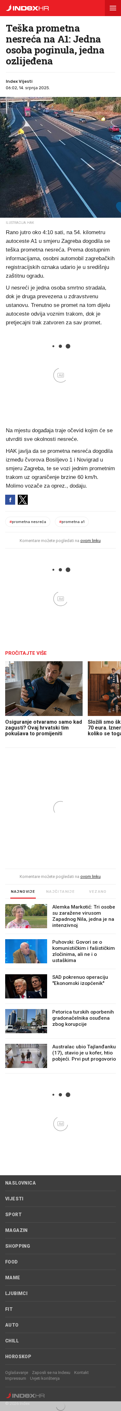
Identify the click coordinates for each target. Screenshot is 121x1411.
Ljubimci (16, 1293)
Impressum (15, 1378)
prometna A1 (72, 522)
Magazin (16, 1230)
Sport (13, 1214)
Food (11, 1261)
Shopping (17, 1246)
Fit (9, 1309)
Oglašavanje (16, 1372)
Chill (12, 1340)
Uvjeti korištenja (45, 1378)
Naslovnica (20, 1183)
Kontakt (81, 1372)
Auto (12, 1325)
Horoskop (18, 1356)
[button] (113, 8)
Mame (12, 1277)
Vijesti (14, 1198)
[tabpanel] (60, 988)
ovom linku (90, 540)
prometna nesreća (27, 522)
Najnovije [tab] (23, 892)
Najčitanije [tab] (60, 892)
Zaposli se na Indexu (51, 1372)
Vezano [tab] (97, 892)
